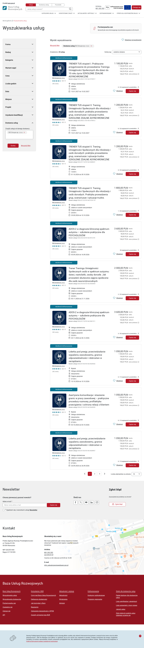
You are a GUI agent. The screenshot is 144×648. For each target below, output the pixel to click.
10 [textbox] (134, 474)
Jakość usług (120, 609)
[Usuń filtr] (91, 46)
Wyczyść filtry (25, 146)
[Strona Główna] (12, 8)
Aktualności (63, 595)
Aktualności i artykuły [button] (86, 13)
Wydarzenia (63, 599)
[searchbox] (19, 137)
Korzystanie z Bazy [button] (65, 13)
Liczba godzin (10, 84)
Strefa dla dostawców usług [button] (127, 13)
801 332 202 (100, 8)
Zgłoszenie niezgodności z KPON (42, 611)
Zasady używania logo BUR (40, 615)
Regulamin (34, 607)
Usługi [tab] (31, 5)
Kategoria (9, 60)
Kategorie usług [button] (48, 13)
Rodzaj (8, 52)
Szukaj (13, 146)
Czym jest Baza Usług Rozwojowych (43, 595)
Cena (7, 76)
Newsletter (33, 510)
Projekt (8, 107)
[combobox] (49, 9)
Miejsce (8, 99)
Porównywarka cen (9, 603)
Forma (7, 44)
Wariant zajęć (10, 68)
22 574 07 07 (48, 555)
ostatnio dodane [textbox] (119, 52)
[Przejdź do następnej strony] (104, 474)
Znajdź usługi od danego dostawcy (17, 129)
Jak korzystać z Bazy (38, 603)
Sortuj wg (108, 52)
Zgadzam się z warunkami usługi (21, 510)
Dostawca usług (11, 123)
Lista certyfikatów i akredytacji (126, 601)
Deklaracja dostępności (39, 599)
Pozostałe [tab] (58, 5)
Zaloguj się (136, 7)
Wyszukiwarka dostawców (12, 599)
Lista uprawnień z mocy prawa (126, 605)
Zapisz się (132, 91)
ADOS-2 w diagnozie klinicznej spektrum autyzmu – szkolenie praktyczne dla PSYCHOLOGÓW (89, 232)
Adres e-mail (7, 501)
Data (7, 91)
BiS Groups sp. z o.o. (58, 78)
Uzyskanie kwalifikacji (14, 115)
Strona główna (7, 21)
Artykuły (62, 603)
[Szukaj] (70, 9)
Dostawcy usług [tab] (44, 5)
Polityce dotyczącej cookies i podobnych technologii (42, 641)
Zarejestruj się (7, 607)
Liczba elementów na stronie (121, 474)
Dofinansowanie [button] (105, 13)
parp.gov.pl (11, 3)
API (4, 615)
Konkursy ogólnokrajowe (96, 595)
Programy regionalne (95, 599)
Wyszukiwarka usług (10, 595)
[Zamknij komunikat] (140, 636)
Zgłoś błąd (118, 504)
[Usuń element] (24, 132)
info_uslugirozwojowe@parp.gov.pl (56, 565)
